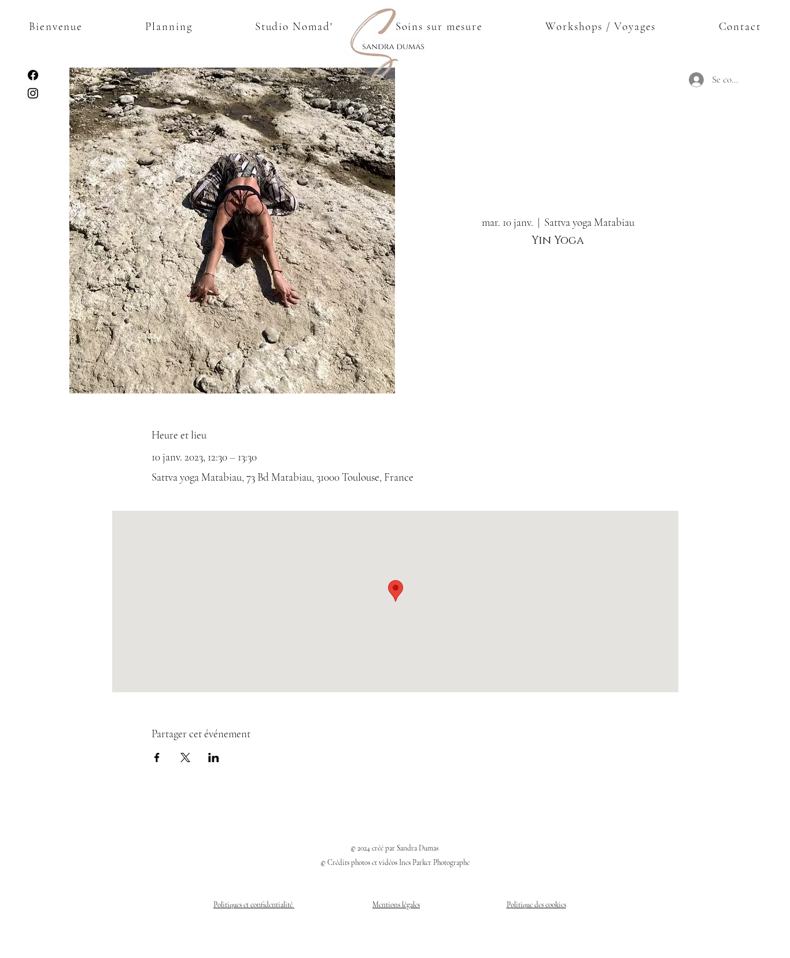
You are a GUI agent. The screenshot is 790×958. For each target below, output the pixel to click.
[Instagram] (33, 93)
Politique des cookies (536, 904)
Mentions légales (396, 904)
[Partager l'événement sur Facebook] (157, 757)
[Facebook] (33, 75)
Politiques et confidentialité (253, 904)
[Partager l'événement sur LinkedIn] (213, 757)
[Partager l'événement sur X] (185, 757)
